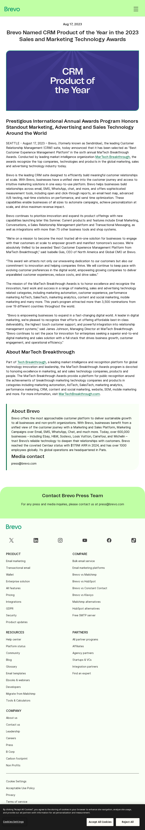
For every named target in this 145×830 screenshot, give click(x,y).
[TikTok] (133, 540)
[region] (72, 817)
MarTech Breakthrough (112, 156)
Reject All (128, 822)
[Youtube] (84, 540)
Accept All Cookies (100, 822)
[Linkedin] (36, 540)
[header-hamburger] (135, 9)
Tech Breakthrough (31, 362)
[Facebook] (109, 540)
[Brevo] (12, 9)
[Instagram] (60, 540)
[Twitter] (11, 540)
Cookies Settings (13, 821)
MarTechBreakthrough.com (79, 394)
